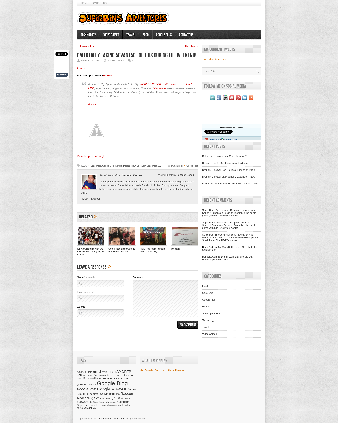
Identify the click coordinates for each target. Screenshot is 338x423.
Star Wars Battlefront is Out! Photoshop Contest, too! (227, 258)
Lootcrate (93, 394)
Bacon (97, 375)
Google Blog (108, 166)
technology (110, 405)
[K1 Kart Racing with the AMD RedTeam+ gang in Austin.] (90, 246)
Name (86, 277)
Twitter (84, 199)
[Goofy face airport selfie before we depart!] (122, 246)
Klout (85, 394)
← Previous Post (86, 46)
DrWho (90, 378)
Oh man (175, 248)
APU (79, 375)
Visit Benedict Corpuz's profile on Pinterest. (162, 370)
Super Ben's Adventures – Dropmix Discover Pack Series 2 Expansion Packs (228, 211)
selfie (127, 398)
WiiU (95, 408)
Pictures (206, 306)
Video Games (111, 34)
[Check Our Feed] (251, 100)
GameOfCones (121, 378)
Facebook (95, 199)
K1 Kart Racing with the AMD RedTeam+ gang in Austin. (90, 251)
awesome (88, 375)
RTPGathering (106, 398)
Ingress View (129, 166)
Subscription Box (211, 313)
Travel (130, 34)
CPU (130, 375)
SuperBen (123, 401)
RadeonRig (85, 398)
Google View (109, 389)
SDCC (119, 398)
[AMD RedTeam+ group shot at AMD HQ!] (153, 246)
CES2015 (115, 375)
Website (81, 307)
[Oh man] (184, 246)
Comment (138, 277)
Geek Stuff (207, 293)
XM (159, 166)
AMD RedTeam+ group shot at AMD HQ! (152, 250)
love (101, 394)
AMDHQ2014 (109, 372)
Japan (132, 389)
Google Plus (164, 34)
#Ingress (81, 68)
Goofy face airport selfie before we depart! (121, 250)
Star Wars (93, 402)
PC (118, 393)
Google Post (86, 389)
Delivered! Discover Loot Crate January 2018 (226, 156)
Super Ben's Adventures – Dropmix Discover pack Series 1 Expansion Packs (228, 224)
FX (111, 378)
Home (84, 3)
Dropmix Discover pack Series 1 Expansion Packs (228, 176)
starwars (82, 401)
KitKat (80, 394)
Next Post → (191, 46)
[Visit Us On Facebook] (219, 100)
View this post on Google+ (92, 156)
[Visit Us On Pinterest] (238, 100)
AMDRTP (123, 371)
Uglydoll (87, 408)
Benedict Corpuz (132, 175)
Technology (88, 34)
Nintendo (109, 393)
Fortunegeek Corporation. (111, 418)
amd (97, 371)
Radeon (127, 394)
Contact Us (99, 3)
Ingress (107, 75)
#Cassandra (159, 88)
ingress (118, 166)
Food (146, 34)
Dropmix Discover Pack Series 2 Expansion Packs (228, 170)
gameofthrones (86, 384)
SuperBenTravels (87, 405)
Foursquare (101, 378)
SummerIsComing (107, 402)
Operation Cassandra (147, 166)
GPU (124, 389)
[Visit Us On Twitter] (212, 100)
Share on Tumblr (62, 75)
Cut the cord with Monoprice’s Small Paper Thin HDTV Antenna (230, 239)
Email (85, 292)
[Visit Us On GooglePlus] (225, 100)
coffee (124, 375)
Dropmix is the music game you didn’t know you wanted (229, 214)
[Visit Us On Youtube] (231, 100)
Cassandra (96, 166)
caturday (106, 375)
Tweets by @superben (214, 59)
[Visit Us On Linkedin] (244, 100)
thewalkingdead (123, 405)
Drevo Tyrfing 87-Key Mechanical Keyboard (225, 163)
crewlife (81, 378)
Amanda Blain (84, 372)
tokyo (80, 408)
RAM (96, 398)
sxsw (102, 405)
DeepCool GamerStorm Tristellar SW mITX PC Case (230, 183)
